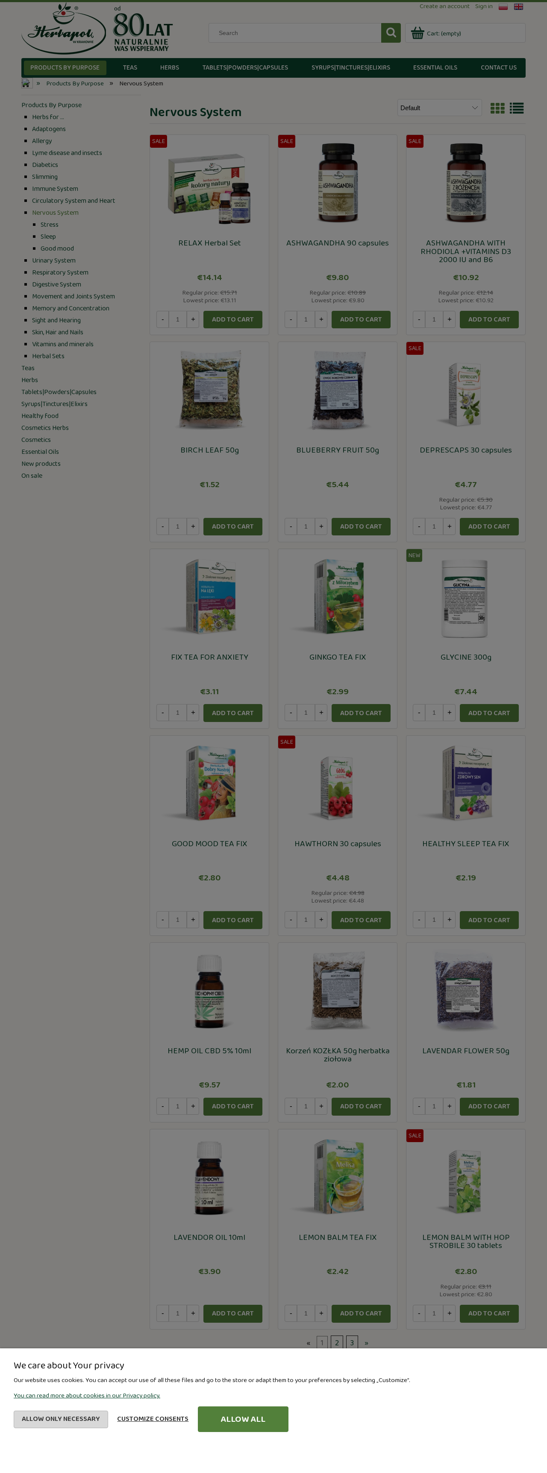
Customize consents (152, 1419)
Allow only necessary (61, 1419)
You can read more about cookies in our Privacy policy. (87, 1396)
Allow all (243, 1419)
